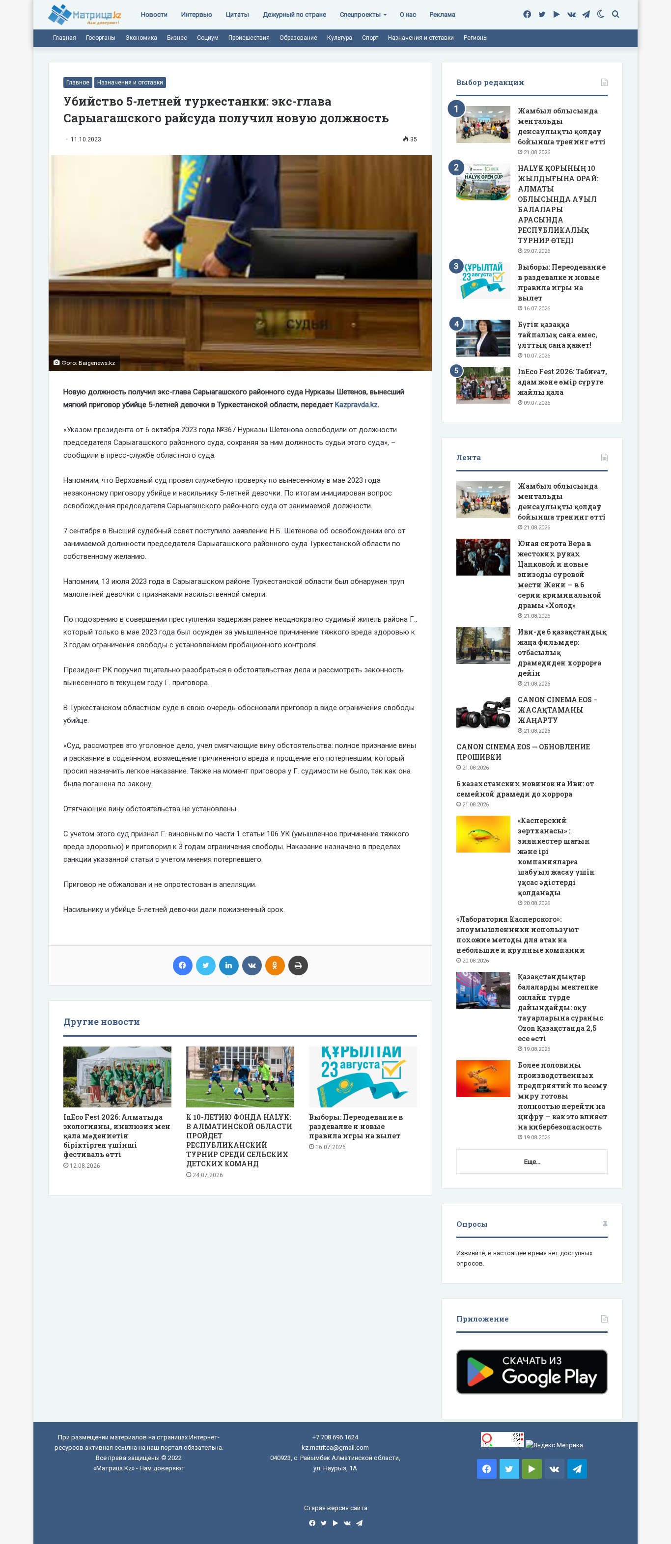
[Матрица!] (84, 15)
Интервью (196, 14)
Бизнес (177, 37)
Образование (298, 37)
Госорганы (100, 37)
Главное (77, 82)
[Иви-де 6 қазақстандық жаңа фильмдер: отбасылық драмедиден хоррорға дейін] (483, 645)
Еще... (532, 1161)
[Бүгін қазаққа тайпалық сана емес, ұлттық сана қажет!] (483, 338)
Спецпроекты (360, 14)
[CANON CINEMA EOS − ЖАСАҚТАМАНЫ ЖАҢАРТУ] (483, 713)
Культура (339, 37)
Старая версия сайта (335, 1508)
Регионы (476, 37)
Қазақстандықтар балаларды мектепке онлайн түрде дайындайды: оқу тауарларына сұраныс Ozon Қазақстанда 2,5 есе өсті (560, 1007)
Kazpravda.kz (356, 404)
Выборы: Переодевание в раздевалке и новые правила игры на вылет (356, 1126)
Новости (154, 14)
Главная (64, 37)
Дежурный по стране (294, 14)
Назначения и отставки (421, 37)
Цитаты (237, 14)
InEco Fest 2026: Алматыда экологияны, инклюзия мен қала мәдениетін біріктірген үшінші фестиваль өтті (116, 1135)
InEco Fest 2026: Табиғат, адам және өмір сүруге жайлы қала (562, 382)
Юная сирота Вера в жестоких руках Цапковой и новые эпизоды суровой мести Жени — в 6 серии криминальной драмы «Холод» (560, 574)
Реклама (442, 14)
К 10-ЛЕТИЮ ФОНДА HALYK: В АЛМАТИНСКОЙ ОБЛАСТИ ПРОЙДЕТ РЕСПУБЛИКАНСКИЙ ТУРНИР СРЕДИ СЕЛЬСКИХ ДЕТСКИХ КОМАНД (239, 1140)
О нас (408, 14)
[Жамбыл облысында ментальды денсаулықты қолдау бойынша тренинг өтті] (483, 124)
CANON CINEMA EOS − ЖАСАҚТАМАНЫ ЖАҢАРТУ (557, 710)
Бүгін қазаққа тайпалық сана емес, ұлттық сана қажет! (557, 335)
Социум (208, 37)
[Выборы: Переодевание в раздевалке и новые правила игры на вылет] (363, 1077)
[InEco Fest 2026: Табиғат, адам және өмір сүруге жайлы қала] (483, 385)
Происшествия (249, 37)
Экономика (141, 37)
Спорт (370, 37)
